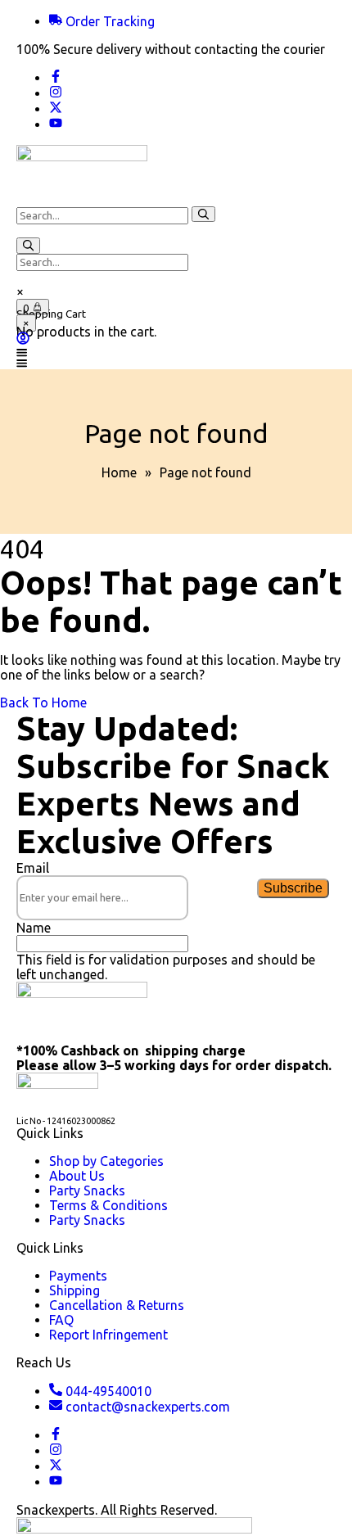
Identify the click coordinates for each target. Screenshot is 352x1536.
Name (33, 927)
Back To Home (43, 702)
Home (119, 472)
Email (32, 868)
